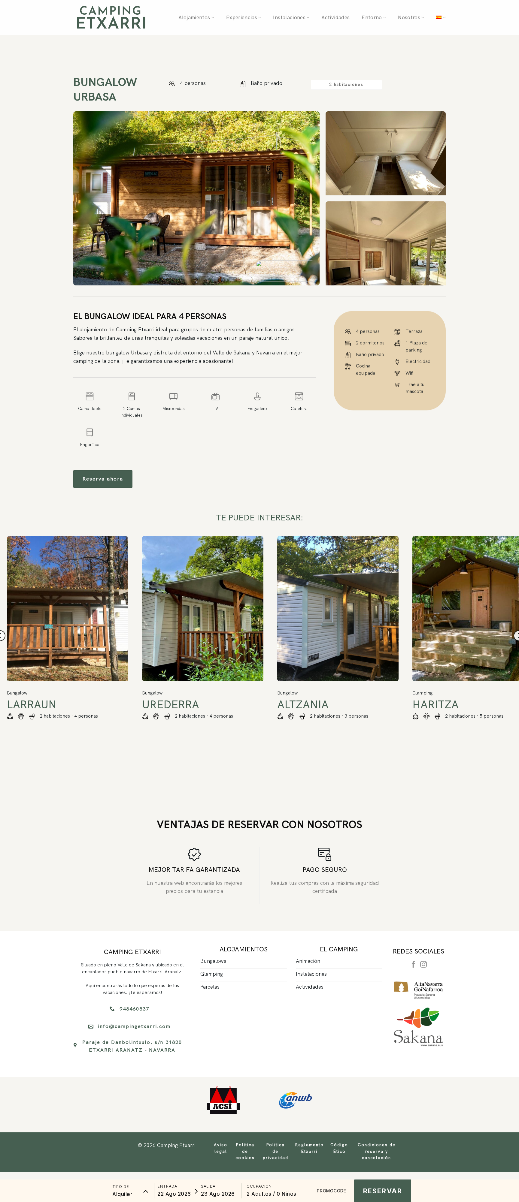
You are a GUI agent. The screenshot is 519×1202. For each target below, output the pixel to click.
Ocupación (259, 1186)
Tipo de (120, 1186)
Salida (208, 1186)
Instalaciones (289, 17)
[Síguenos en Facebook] (413, 965)
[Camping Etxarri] (110, 17)
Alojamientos (194, 17)
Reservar (382, 1191)
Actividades (335, 17)
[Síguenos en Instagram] (423, 965)
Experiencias (241, 17)
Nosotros (409, 17)
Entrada (167, 1186)
